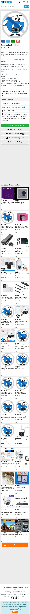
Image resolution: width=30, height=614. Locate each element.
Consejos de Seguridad (16, 138)
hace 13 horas (5, 206)
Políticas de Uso (19, 594)
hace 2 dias (19, 443)
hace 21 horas (5, 395)
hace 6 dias (5, 490)
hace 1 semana (5, 538)
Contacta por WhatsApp (16, 125)
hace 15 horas (20, 229)
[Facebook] (13, 598)
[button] (3, 25)
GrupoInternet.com (15, 592)
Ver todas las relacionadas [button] (16, 545)
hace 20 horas (20, 372)
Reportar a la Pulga (16, 142)
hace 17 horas (5, 300)
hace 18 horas (20, 324)
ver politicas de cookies (14, 609)
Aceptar (15, 611)
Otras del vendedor (16, 133)
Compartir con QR (16, 596)
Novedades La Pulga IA (7, 594)
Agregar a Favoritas (16, 129)
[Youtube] (16, 598)
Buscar (27, 6)
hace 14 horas (5, 229)
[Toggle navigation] (20, 2)
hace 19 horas (20, 348)
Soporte (24, 596)
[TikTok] (18, 598)
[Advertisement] (15, 161)
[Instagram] (11, 598)
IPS (15, 591)
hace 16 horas (20, 253)
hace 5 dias (19, 466)
